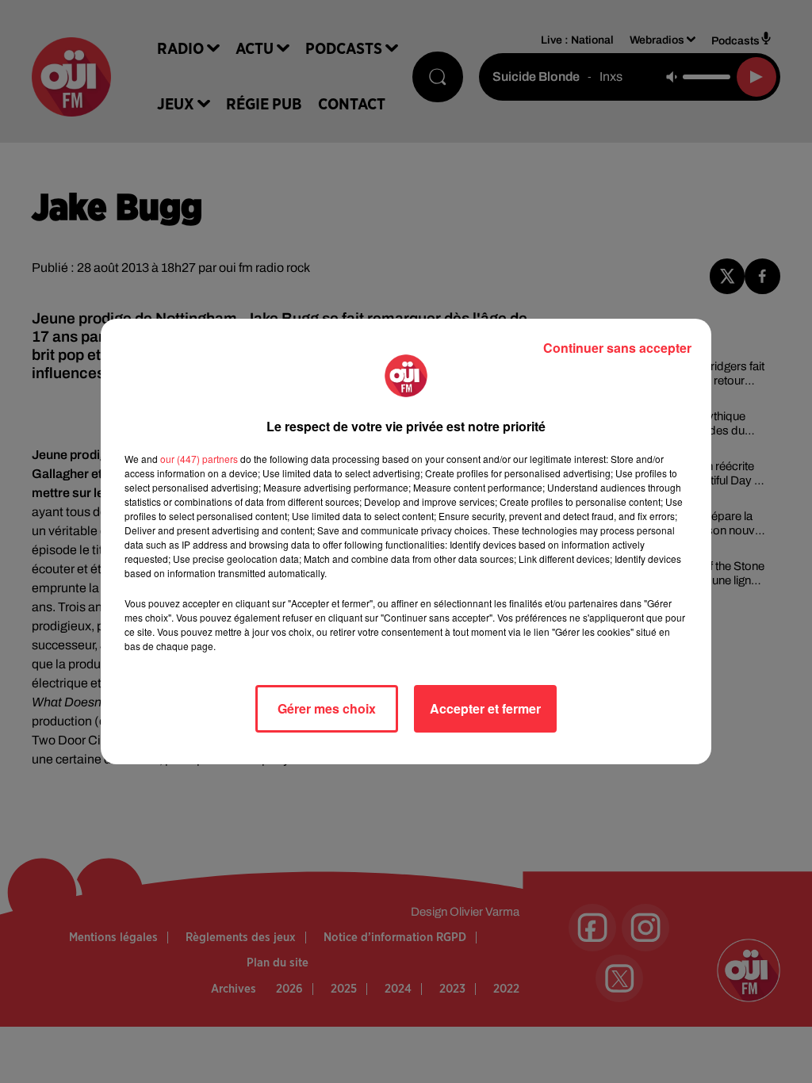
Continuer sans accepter (617, 348)
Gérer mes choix (327, 708)
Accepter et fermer (485, 708)
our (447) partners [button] (199, 458)
